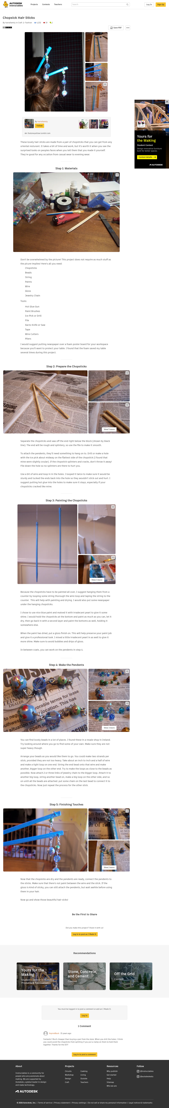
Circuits (68, 1071)
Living (83, 1075)
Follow (40, 125)
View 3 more (97, 580)
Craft (20, 23)
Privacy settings (79, 1102)
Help (109, 1078)
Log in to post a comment (84, 1054)
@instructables (146, 1071)
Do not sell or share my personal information (107, 1102)
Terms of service (45, 1102)
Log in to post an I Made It (84, 934)
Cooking (83, 1071)
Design (68, 1078)
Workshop (69, 1075)
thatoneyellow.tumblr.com (39, 133)
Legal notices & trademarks (140, 1102)
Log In (149, 4)
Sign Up (160, 4)
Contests (46, 4)
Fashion (28, 23)
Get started (111, 1075)
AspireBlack (54, 1033)
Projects (34, 4)
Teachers (58, 4)
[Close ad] (167, 102)
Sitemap (110, 1082)
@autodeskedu (146, 1076)
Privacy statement (62, 1102)
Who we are (112, 1086)
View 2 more (109, 867)
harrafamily (10, 23)
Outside (83, 1078)
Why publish (112, 1071)
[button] (128, 27)
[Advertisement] (152, 134)
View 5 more (109, 429)
